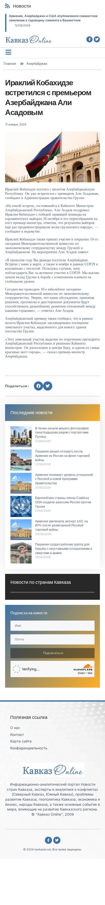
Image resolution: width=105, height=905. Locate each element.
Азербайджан (37, 63)
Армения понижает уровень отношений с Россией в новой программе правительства (64, 479)
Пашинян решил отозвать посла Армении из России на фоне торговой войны (62, 456)
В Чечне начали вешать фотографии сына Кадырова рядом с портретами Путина (62, 433)
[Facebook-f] (89, 39)
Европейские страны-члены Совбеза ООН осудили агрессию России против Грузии (63, 502)
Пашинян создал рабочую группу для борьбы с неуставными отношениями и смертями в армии (63, 549)
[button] (38, 386)
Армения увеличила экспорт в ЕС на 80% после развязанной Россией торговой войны (61, 526)
